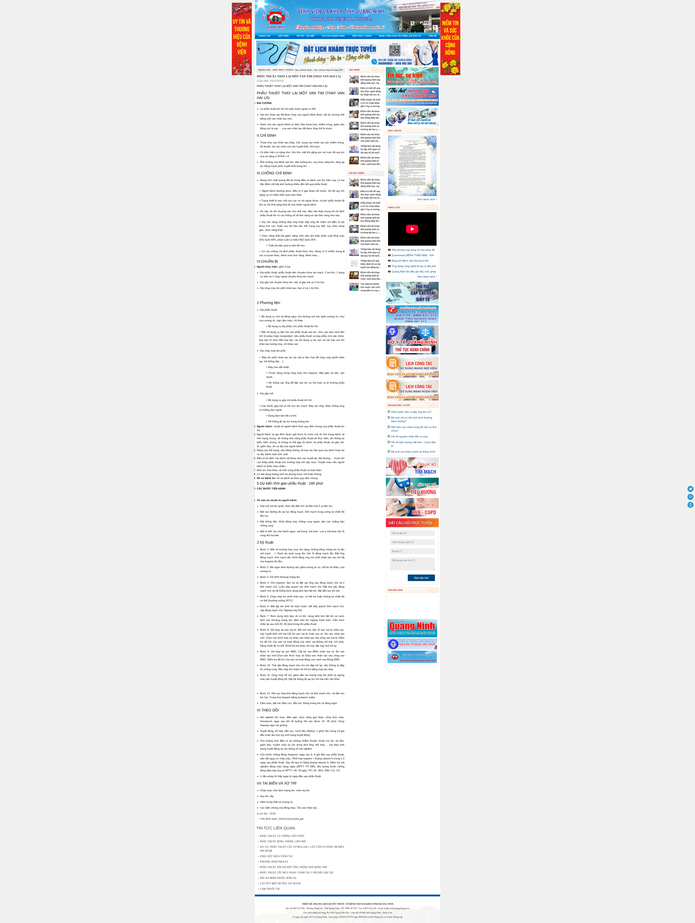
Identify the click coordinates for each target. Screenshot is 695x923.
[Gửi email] (690, 496)
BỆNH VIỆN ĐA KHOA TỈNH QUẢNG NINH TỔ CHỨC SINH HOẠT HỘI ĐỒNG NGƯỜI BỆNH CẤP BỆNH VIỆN (370, 161)
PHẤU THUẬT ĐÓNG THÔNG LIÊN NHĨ (283, 841)
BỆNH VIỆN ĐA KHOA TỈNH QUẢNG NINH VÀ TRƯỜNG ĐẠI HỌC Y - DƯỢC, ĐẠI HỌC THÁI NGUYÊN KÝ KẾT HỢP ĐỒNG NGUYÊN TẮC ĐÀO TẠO (370, 126)
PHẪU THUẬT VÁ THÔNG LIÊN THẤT (282, 836)
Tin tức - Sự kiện (305, 36)
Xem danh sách (426, 199)
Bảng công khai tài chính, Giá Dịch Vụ (400, 36)
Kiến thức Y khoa (362, 36)
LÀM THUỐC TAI (270, 889)
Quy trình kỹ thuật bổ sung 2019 (328, 70)
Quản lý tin (387, 912)
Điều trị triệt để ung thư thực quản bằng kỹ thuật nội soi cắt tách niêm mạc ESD (371, 91)
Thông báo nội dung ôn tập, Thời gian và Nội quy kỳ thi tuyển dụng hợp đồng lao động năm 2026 (370, 149)
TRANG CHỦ (264, 70)
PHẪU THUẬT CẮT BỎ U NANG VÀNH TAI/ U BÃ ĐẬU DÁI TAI (296, 872)
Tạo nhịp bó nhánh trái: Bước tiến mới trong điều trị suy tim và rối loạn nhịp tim (371, 287)
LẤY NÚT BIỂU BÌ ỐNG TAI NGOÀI (280, 883)
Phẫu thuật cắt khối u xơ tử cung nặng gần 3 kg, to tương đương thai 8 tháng (370, 103)
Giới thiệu (283, 36)
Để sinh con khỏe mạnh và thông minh (413, 451)
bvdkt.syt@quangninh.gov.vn (396, 908)
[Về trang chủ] (690, 488)
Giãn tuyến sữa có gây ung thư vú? (411, 411)
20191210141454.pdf (291, 818)
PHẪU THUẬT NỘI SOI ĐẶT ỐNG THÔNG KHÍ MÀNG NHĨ (293, 867)
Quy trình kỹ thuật (303, 70)
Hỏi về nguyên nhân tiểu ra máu (409, 436)
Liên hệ (432, 36)
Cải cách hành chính (333, 36)
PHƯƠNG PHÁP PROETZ (274, 861)
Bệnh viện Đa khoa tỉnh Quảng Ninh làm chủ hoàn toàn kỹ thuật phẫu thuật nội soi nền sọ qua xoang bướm (371, 138)
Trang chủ (264, 36)
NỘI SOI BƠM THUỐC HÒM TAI (278, 878)
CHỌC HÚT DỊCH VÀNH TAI (276, 856)
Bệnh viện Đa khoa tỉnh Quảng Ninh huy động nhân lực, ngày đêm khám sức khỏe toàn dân (371, 80)
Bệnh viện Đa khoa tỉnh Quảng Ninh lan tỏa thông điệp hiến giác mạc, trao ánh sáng (370, 114)
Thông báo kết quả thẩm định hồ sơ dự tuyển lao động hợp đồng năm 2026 (371, 264)
